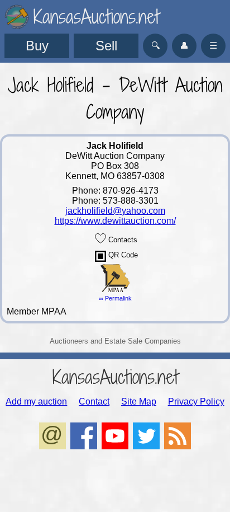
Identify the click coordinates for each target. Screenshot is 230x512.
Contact (94, 401)
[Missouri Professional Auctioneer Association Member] (115, 289)
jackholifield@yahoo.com (115, 210)
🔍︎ (155, 45)
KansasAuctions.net (115, 377)
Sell (106, 45)
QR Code (122, 255)
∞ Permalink (115, 298)
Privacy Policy (196, 401)
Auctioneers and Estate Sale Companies (115, 341)
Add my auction (36, 401)
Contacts (121, 240)
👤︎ (184, 45)
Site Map (138, 401)
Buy (37, 45)
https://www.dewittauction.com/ (115, 221)
